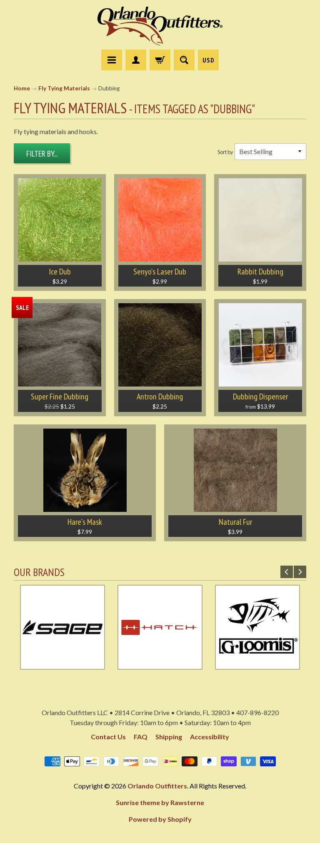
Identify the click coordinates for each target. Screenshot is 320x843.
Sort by (225, 152)
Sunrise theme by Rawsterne (160, 802)
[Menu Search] (184, 60)
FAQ (141, 737)
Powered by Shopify (160, 819)
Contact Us (108, 737)
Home (22, 88)
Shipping (168, 737)
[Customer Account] (135, 60)
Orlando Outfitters (157, 786)
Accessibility (209, 737)
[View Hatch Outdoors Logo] (160, 664)
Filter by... (42, 153)
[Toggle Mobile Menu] (111, 60)
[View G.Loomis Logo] (257, 664)
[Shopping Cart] (160, 60)
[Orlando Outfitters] (160, 26)
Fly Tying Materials (64, 88)
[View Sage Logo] (62, 664)
